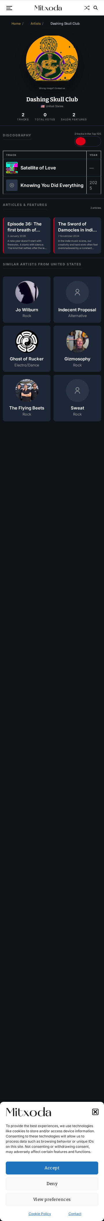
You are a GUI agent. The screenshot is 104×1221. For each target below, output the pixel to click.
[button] (95, 1112)
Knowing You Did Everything (52, 185)
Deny (52, 1183)
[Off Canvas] (9, 8)
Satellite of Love (38, 168)
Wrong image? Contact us (52, 88)
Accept (52, 1167)
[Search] (96, 8)
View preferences (52, 1199)
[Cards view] (91, 141)
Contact (74, 1214)
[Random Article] (87, 7)
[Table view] (81, 141)
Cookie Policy (40, 1214)
